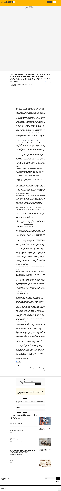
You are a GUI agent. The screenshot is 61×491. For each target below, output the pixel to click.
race (24, 375)
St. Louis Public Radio (40, 210)
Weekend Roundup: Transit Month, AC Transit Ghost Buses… (22, 429)
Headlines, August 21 (14, 439)
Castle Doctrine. (39, 186)
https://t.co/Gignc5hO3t (28, 224)
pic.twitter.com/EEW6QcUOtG (22, 180)
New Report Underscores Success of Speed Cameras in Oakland (22, 450)
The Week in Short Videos (15, 418)
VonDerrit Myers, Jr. (22, 284)
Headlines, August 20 (14, 460)
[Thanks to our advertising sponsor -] (30, 39)
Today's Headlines (12, 438)
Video (18, 417)
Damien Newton (14, 423)
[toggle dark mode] (54, 2)
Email (25, 383)
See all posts (12, 470)
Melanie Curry (16, 81)
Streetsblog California (14, 417)
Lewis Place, (26, 249)
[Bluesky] (59, 481)
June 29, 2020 (31, 182)
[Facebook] (57, 481)
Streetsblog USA (28, 375)
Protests (20, 375)
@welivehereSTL (20, 222)
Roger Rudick (14, 432)
